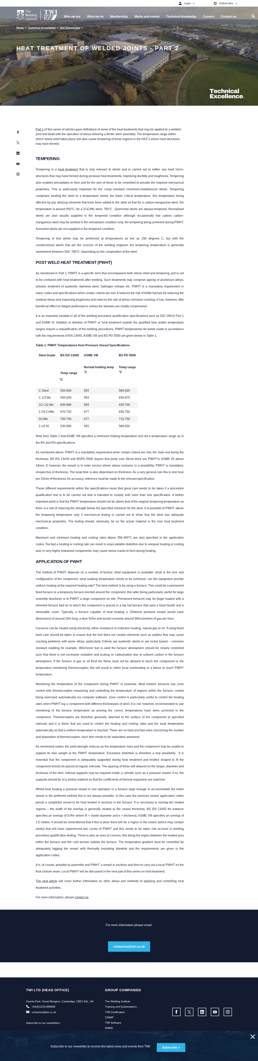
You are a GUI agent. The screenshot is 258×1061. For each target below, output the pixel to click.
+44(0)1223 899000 (43, 1006)
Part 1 (40, 129)
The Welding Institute (117, 1001)
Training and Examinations (121, 1006)
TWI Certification (115, 1012)
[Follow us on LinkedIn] (202, 1012)
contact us (81, 897)
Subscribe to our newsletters (43, 1022)
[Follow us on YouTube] (215, 1012)
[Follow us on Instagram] (228, 1012)
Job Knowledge (70, 27)
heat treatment (68, 169)
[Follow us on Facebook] (176, 1012)
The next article (46, 881)
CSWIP (109, 1017)
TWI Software (113, 1022)
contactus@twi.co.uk (129, 946)
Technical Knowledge (42, 27)
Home (20, 27)
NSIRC (109, 1027)
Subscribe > (171, 1047)
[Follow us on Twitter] (189, 1012)
